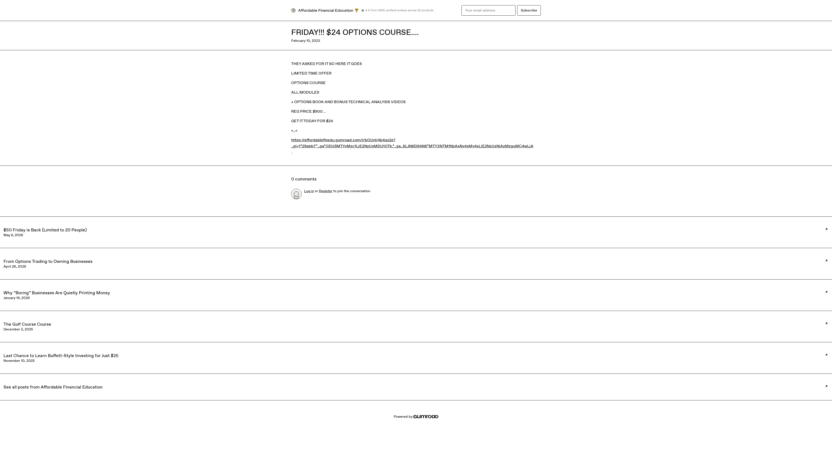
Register (325, 191)
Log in (309, 191)
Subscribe (529, 10)
